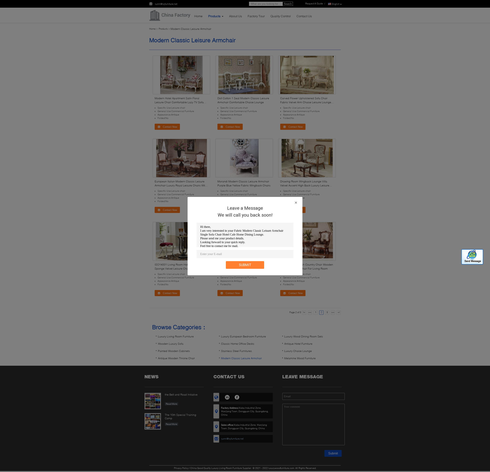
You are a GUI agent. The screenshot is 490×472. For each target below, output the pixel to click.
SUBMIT (245, 265)
